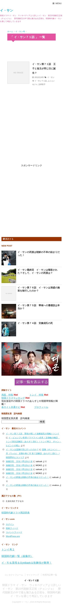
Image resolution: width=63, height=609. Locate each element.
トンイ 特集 (36, 395)
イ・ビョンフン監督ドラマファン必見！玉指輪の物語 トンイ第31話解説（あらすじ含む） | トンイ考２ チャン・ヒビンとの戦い (33, 441)
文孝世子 (41, 84)
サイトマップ (33, 575)
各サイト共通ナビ (10, 407)
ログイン (10, 524)
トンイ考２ (8, 549)
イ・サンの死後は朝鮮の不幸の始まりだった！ (27, 477)
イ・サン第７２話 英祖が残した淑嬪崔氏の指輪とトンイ (32, 433)
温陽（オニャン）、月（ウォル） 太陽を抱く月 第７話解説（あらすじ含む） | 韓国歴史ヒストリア (33, 453)
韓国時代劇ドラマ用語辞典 (15, 512)
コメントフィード (14, 532)
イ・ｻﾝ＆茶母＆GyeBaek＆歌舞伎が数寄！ (26, 562)
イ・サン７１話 (40, 81)
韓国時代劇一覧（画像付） (17, 556)
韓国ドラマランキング (13, 398)
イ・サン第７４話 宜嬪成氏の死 (35, 323)
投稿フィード (12, 528)
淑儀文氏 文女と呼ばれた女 (19, 461)
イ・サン (6, 10)
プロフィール (41, 407)
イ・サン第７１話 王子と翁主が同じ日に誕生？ (44, 68)
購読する (9, 239)
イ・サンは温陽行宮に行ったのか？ (22, 449)
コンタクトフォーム (14, 575)
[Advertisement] (31, 50)
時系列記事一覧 (50, 575)
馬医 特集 (7, 395)
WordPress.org (13, 536)
